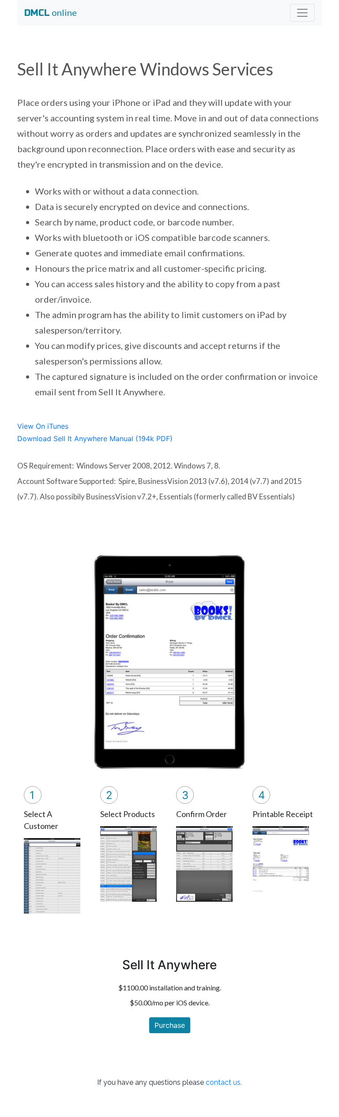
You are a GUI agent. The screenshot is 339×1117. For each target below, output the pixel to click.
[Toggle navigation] (302, 13)
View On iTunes (42, 426)
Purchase (169, 1025)
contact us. (224, 1082)
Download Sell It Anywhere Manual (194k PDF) (95, 438)
